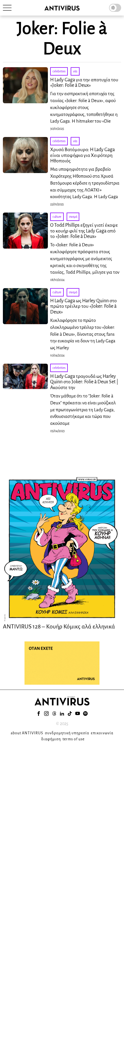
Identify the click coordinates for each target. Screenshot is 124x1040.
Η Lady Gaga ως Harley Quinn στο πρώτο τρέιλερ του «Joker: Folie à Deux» (83, 306)
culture (56, 216)
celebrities (58, 71)
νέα (75, 71)
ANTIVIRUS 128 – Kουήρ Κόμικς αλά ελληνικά (59, 626)
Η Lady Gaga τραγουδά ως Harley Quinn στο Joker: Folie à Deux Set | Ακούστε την (84, 382)
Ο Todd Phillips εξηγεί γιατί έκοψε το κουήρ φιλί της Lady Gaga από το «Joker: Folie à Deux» (84, 231)
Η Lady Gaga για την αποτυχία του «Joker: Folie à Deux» (84, 82)
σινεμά (73, 216)
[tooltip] (38, 713)
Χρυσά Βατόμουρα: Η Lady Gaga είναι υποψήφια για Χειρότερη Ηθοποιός (82, 155)
